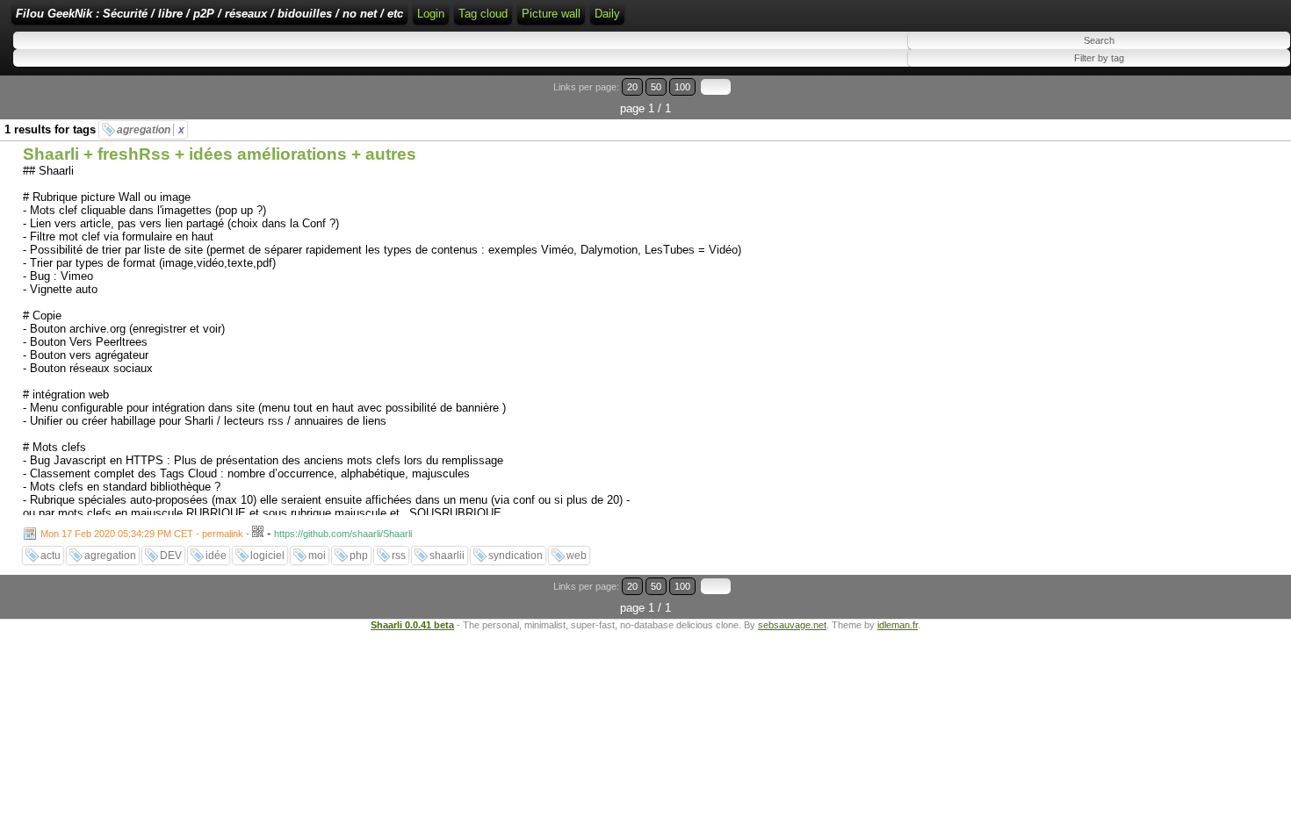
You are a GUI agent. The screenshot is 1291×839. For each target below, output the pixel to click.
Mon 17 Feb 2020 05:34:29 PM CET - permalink (141, 533)
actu (50, 555)
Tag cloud (483, 13)
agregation (150, 130)
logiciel (267, 555)
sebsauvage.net (792, 625)
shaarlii (447, 555)
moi (317, 555)
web (576, 555)
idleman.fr (897, 625)
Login (430, 13)
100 (682, 87)
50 (656, 87)
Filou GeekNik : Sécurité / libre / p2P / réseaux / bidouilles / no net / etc (209, 13)
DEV (171, 555)
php (359, 555)
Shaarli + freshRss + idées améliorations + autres (219, 154)
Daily (607, 13)
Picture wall (551, 13)
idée (216, 555)
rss (399, 555)
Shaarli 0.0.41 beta (412, 625)
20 (632, 87)
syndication (515, 555)
